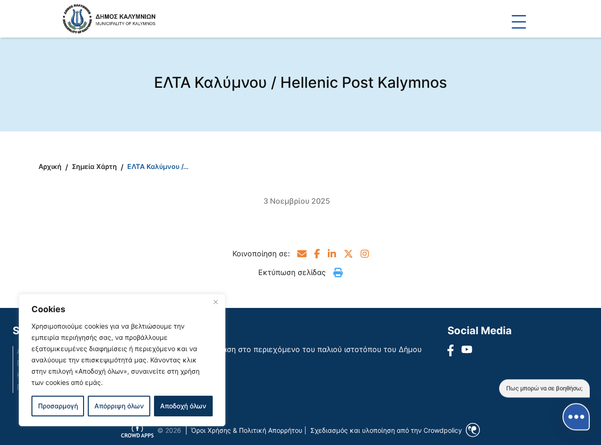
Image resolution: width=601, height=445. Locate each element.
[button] (302, 253)
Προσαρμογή (58, 406)
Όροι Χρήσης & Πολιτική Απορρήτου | (249, 430)
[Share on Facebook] (317, 253)
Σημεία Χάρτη (94, 166)
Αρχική (50, 166)
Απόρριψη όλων (119, 406)
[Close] (215, 301)
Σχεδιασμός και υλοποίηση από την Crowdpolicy (386, 430)
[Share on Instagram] (365, 253)
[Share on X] (348, 253)
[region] (122, 360)
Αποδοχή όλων (183, 406)
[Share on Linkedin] (332, 253)
